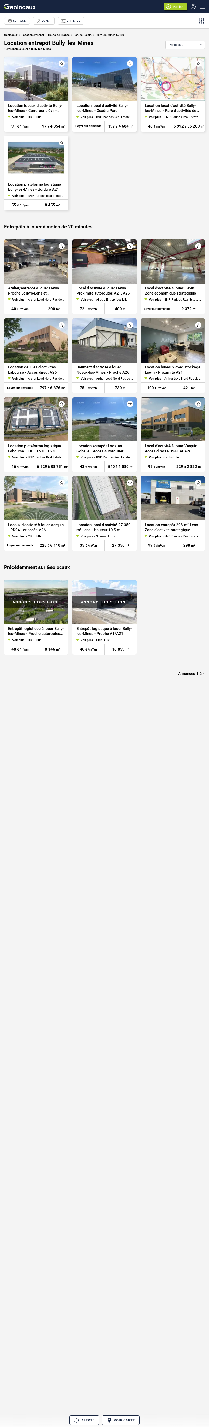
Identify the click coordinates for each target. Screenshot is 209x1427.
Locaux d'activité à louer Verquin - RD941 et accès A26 (36, 527)
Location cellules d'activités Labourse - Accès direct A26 (32, 370)
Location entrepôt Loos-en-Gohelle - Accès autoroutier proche (99, 449)
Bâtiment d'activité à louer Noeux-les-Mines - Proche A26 (102, 370)
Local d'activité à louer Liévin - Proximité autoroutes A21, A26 (103, 291)
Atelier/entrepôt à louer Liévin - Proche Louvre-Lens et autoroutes (34, 291)
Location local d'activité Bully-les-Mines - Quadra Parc (102, 108)
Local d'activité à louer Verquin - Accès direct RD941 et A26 (172, 448)
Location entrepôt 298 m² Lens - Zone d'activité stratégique (172, 527)
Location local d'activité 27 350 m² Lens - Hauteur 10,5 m (103, 527)
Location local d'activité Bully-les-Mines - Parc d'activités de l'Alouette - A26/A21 (170, 108)
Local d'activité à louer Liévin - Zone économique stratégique (171, 291)
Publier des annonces (179, 7)
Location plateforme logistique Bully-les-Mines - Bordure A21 (34, 187)
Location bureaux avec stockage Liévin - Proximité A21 (172, 370)
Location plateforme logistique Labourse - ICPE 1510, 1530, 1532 (34, 449)
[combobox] (185, 45)
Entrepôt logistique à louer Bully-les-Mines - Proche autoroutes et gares (36, 631)
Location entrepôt (33, 35)
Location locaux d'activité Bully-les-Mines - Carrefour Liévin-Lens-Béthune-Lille (35, 108)
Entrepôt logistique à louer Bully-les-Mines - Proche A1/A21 (104, 631)
